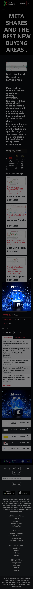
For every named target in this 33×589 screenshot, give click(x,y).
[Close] (30, 278)
